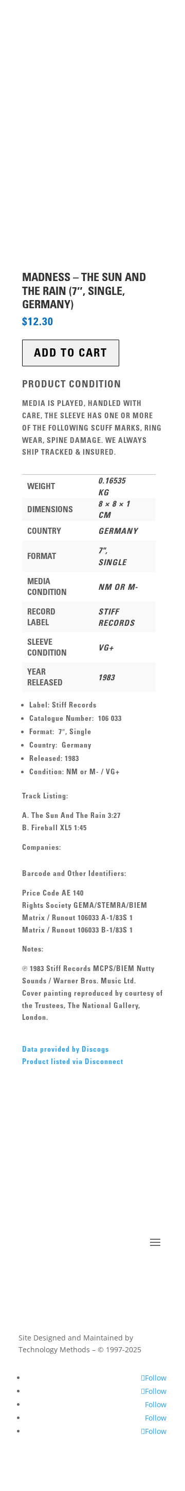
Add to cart (70, 353)
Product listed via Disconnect (72, 1061)
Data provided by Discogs (65, 1049)
